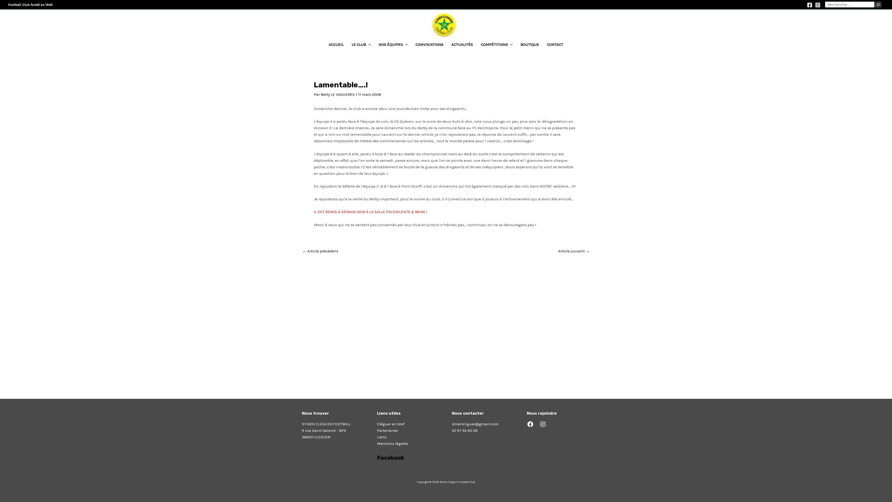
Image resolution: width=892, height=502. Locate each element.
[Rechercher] (878, 5)
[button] (368, 44)
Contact (555, 44)
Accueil (336, 44)
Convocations (429, 44)
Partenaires (387, 430)
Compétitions (494, 44)
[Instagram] (817, 5)
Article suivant (574, 251)
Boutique (530, 44)
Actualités (462, 44)
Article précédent (320, 251)
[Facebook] (809, 5)
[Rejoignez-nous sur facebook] (377, 471)
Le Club (359, 44)
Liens (382, 437)
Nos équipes (391, 44)
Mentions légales (392, 443)
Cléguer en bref (390, 424)
